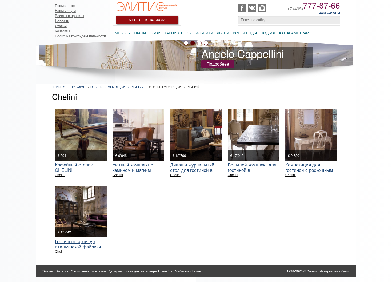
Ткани (140, 32)
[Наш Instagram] (262, 8)
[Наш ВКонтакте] (252, 8)
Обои (155, 32)
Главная (59, 87)
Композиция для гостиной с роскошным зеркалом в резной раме (310, 169)
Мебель (122, 32)
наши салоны (328, 12)
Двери (223, 32)
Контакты (62, 30)
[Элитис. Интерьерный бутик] (147, 6)
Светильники (199, 32)
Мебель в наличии (147, 19)
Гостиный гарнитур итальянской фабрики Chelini (78, 246)
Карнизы (173, 32)
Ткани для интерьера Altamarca (148, 271)
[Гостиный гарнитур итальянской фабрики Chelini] (81, 211)
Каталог (78, 87)
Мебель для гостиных (125, 87)
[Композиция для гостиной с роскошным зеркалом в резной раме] (311, 135)
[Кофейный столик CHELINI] (81, 135)
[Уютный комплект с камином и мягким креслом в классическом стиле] (138, 135)
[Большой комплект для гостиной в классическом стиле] (253, 135)
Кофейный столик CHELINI (74, 167)
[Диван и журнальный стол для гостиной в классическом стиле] (196, 135)
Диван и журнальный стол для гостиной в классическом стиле (192, 169)
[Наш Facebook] (242, 8)
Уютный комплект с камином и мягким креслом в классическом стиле (138, 172)
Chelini (60, 174)
